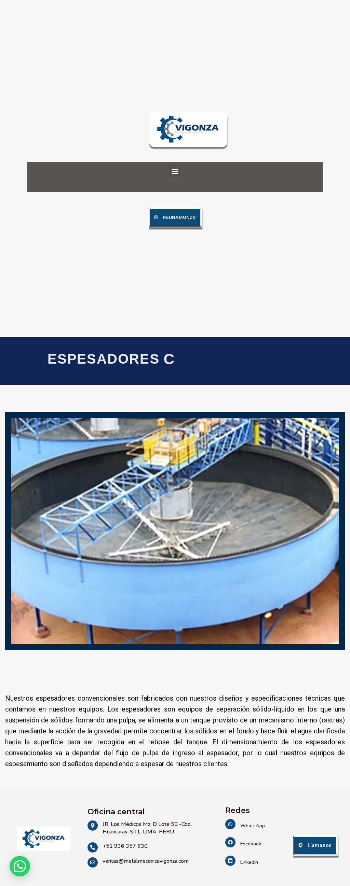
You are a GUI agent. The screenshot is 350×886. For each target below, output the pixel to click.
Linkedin (249, 862)
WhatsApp (252, 825)
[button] (175, 171)
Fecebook (250, 843)
